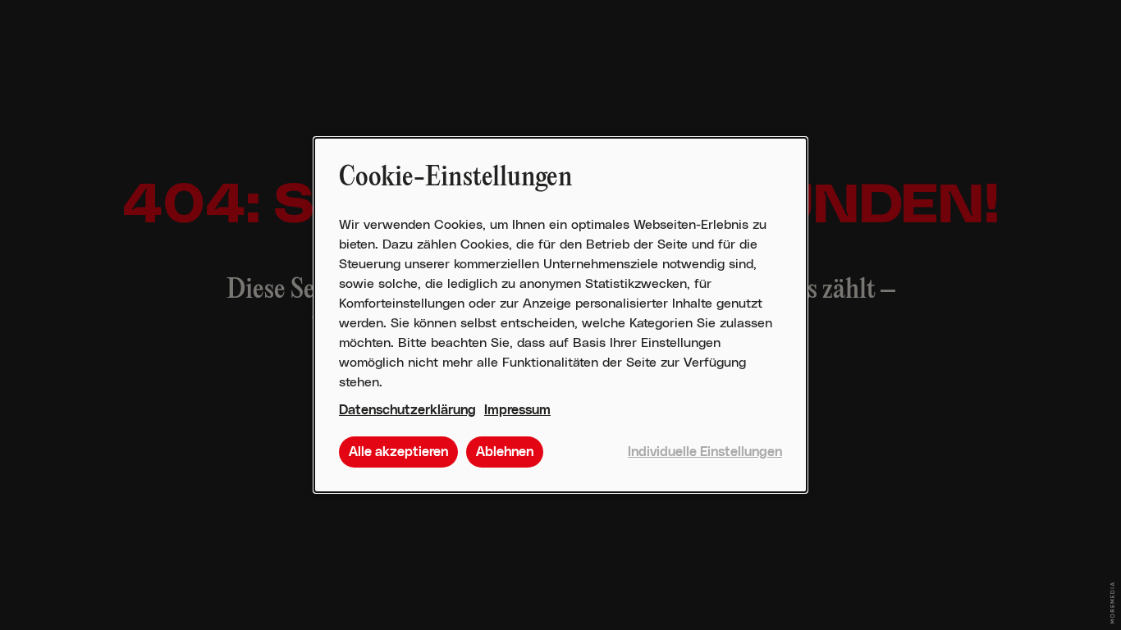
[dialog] (560, 315)
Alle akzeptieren (398, 452)
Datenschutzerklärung (407, 410)
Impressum (517, 410)
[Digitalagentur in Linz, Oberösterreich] (1112, 603)
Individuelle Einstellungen (705, 452)
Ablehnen (504, 452)
